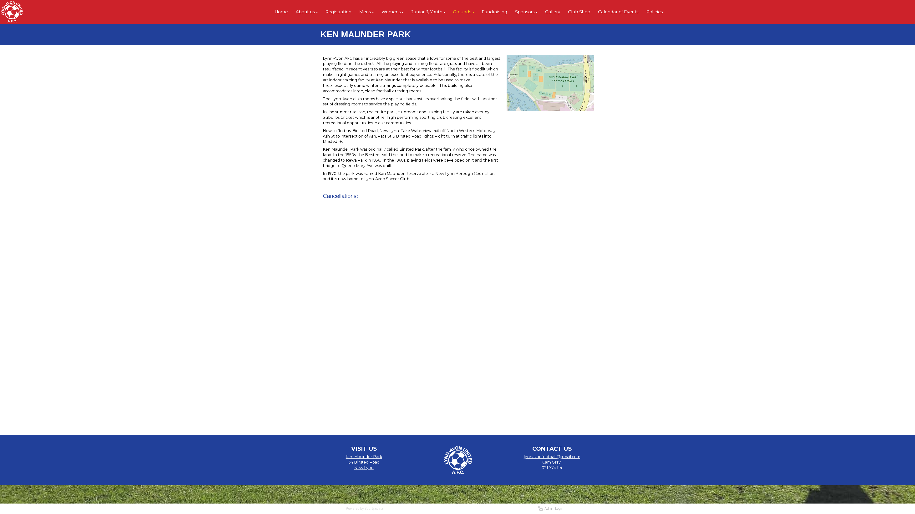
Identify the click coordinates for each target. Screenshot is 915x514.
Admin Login (553, 508)
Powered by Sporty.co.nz (364, 508)
